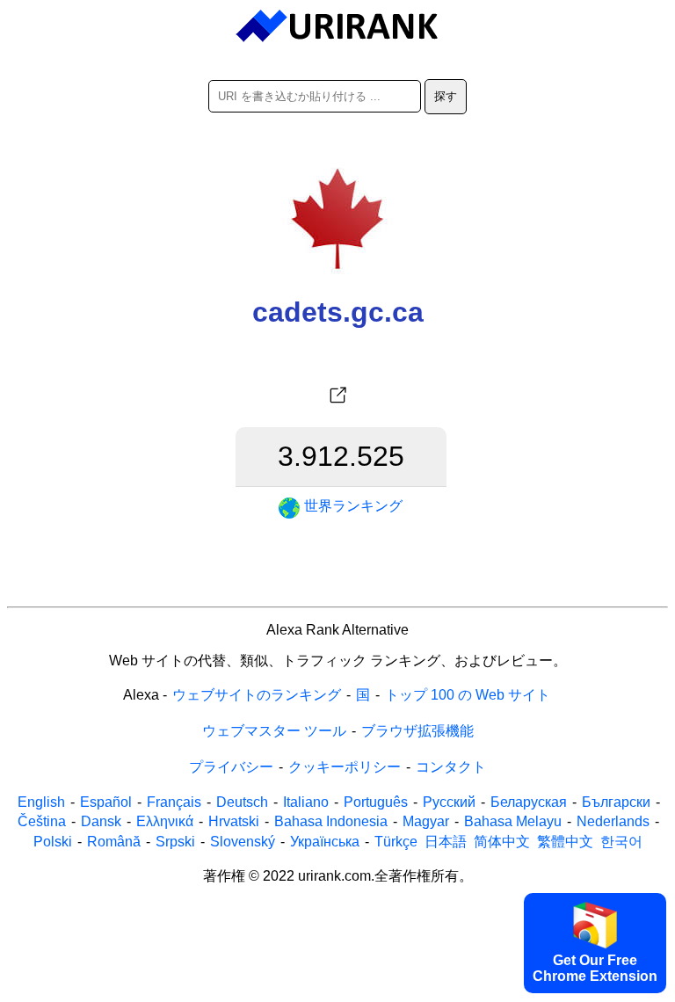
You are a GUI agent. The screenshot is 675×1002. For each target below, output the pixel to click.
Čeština (42, 821)
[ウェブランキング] (338, 26)
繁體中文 (565, 841)
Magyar (426, 821)
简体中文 (502, 841)
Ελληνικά (164, 821)
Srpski (175, 841)
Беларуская (528, 802)
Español (106, 802)
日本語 (446, 841)
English (41, 802)
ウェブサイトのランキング (256, 694)
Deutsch (242, 802)
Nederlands (613, 821)
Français (174, 802)
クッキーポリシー (344, 766)
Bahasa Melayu (513, 821)
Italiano (306, 802)
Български (616, 802)
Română (114, 841)
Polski (52, 841)
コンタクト (451, 766)
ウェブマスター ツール (274, 730)
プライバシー (231, 766)
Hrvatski (233, 821)
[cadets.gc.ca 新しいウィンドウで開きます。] (337, 395)
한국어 (621, 841)
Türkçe (395, 841)
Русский (449, 802)
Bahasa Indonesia (331, 821)
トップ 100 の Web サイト (467, 694)
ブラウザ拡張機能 (417, 730)
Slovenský (242, 841)
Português (376, 802)
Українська (324, 841)
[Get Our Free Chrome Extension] (337, 989)
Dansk (101, 821)
